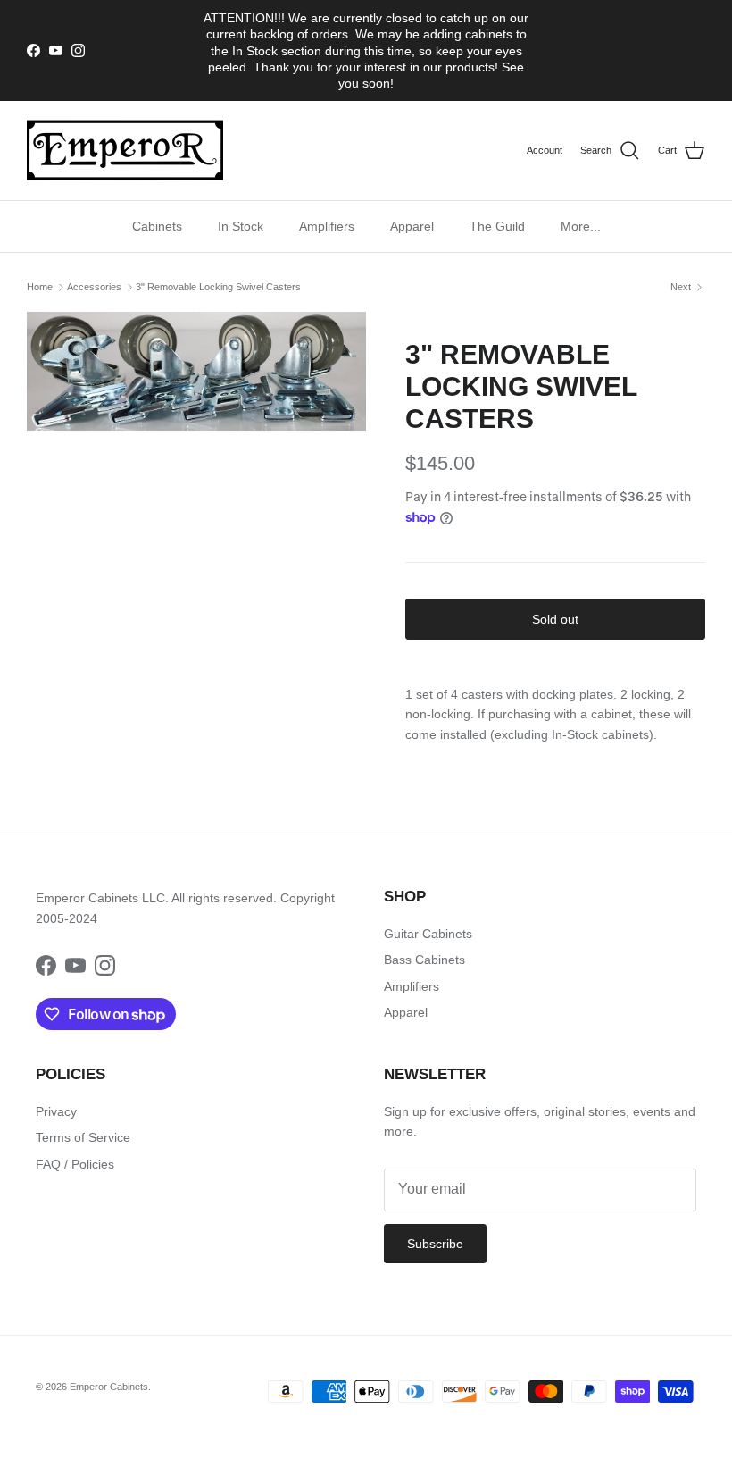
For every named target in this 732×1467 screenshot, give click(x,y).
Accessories (94, 286)
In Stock (240, 226)
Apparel (412, 226)
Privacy (56, 1111)
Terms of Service (83, 1137)
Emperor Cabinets (109, 1386)
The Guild (497, 226)
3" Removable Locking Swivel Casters (218, 286)
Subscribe (435, 1243)
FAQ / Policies (75, 1164)
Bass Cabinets (424, 959)
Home (40, 286)
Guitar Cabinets (428, 933)
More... (581, 226)
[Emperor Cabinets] (125, 150)
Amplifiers (326, 226)
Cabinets (157, 226)
